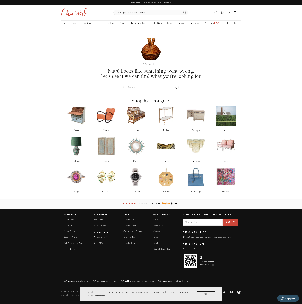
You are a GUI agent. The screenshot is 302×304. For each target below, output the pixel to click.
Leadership (158, 225)
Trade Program (100, 225)
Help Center (69, 219)
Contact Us (68, 225)
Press (155, 237)
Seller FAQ (98, 243)
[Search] (185, 12)
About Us (157, 219)
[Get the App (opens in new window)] (190, 260)
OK (206, 294)
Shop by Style (129, 219)
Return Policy (69, 231)
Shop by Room (129, 243)
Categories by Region (132, 231)
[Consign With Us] (222, 12)
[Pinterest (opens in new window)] (231, 292)
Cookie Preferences (96, 295)
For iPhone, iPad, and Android (195, 249)
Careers (156, 231)
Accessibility (69, 249)
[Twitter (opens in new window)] (239, 292)
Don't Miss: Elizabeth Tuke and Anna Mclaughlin (151, 2)
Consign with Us (100, 237)
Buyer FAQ (98, 219)
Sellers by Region (130, 237)
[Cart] (235, 12)
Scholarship (158, 243)
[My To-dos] (216, 12)
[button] (228, 12)
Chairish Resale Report (162, 249)
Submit (230, 222)
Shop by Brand (129, 225)
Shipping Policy (70, 237)
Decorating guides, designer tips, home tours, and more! (207, 237)
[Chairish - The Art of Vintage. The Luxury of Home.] (74, 12)
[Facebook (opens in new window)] (224, 292)
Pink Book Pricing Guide (74, 243)
